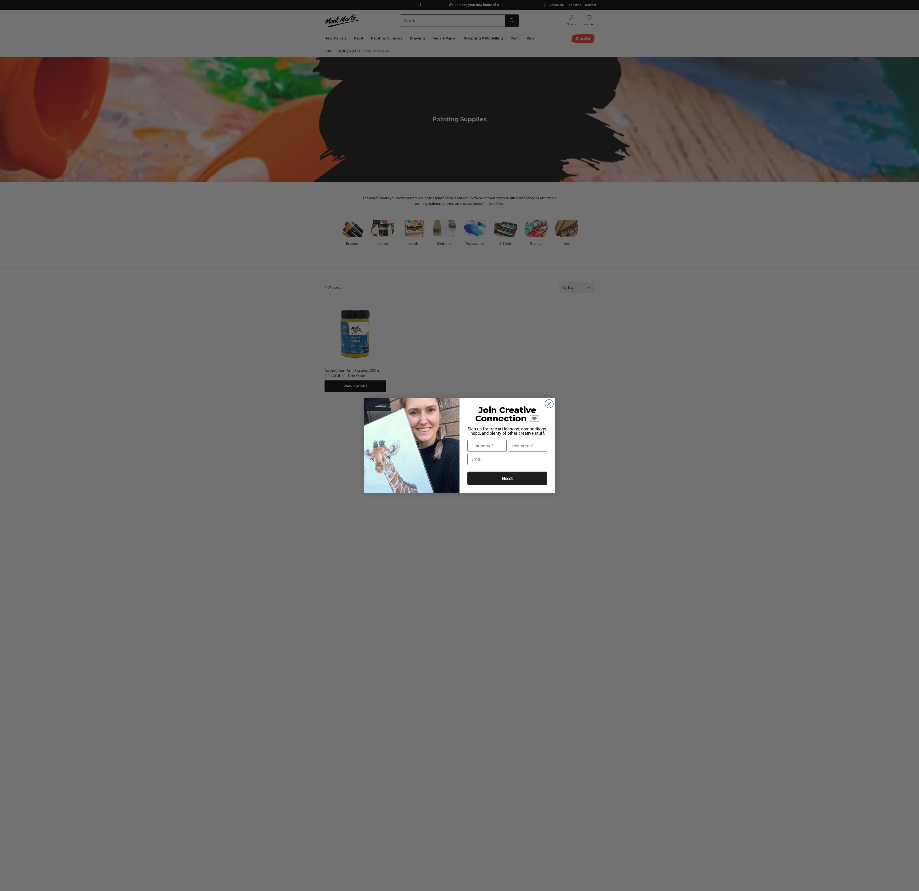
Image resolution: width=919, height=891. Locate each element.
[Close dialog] (549, 404)
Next (507, 478)
